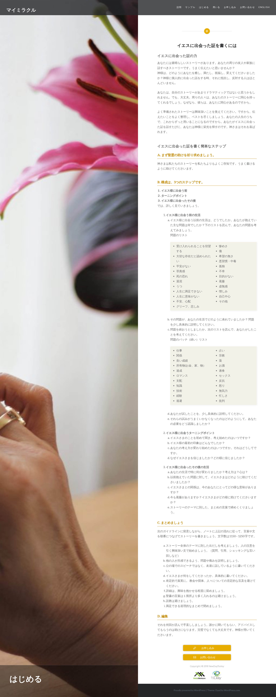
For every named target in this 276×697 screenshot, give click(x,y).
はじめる (204, 7)
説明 (179, 7)
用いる (216, 7)
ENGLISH (264, 7)
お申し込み (230, 7)
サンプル (190, 7)
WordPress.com (232, 690)
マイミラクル (21, 10)
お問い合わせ (247, 7)
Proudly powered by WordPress (189, 690)
